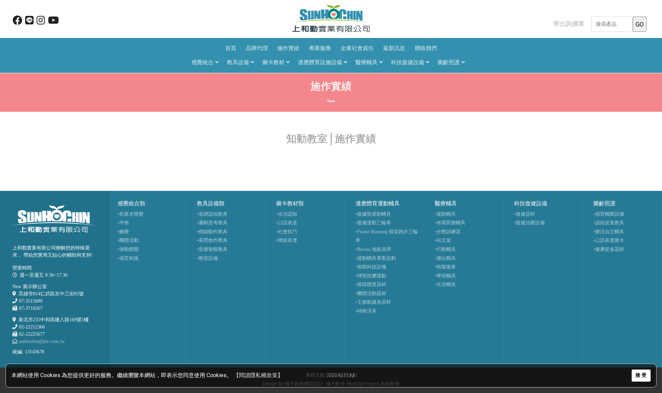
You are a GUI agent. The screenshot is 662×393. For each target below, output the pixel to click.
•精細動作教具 (212, 231)
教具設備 (238, 62)
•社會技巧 (286, 231)
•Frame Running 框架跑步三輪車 (386, 236)
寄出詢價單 (568, 23)
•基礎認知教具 (212, 214)
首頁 (230, 48)
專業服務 (320, 48)
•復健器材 (524, 214)
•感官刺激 (128, 258)
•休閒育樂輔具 (450, 222)
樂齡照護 (449, 62)
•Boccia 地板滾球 (373, 249)
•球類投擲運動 (370, 275)
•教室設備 (207, 258)
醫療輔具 (366, 62)
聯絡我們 (426, 48)
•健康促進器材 (608, 249)
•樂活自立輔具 (608, 231)
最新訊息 (394, 48)
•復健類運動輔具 (373, 214)
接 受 (640, 375)
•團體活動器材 (370, 293)
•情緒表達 (286, 240)
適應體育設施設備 (320, 62)
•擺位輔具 (445, 258)
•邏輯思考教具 (212, 222)
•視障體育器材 (370, 284)
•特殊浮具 (366, 311)
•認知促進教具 (608, 222)
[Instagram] (41, 22)
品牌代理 (257, 48)
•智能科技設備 (370, 266)
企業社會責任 (357, 48)
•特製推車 (445, 266)
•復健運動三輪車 (373, 222)
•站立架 (443, 240)
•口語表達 (286, 222)
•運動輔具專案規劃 (375, 258)
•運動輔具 (445, 214)
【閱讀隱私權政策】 (258, 375)
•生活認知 (286, 214)
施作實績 (288, 48)
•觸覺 (123, 231)
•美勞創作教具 (212, 240)
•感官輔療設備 (608, 214)
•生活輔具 (445, 284)
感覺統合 (202, 62)
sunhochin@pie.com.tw (42, 341)
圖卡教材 (273, 62)
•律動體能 (128, 249)
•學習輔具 (445, 275)
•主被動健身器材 (373, 302)
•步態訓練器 (448, 231)
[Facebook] (17, 22)
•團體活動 (128, 240)
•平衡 (123, 222)
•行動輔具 (445, 249)
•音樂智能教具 (212, 249)
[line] (29, 22)
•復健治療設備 (529, 222)
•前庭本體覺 (130, 214)
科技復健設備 (407, 62)
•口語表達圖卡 (608, 240)
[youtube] (53, 22)
